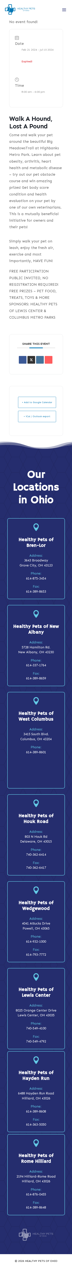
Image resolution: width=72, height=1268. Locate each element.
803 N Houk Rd (36, 837)
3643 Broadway (36, 560)
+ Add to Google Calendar (37, 402)
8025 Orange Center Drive (36, 1010)
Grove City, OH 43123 (36, 565)
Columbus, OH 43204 (36, 739)
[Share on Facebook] (22, 360)
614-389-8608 (36, 1111)
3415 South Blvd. (36, 734)
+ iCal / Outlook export (37, 416)
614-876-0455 (36, 1194)
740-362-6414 (36, 854)
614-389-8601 (36, 752)
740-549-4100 (36, 1028)
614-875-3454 (36, 578)
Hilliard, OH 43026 (36, 1098)
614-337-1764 (36, 665)
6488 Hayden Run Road (36, 1093)
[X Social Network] (31, 360)
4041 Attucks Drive (36, 923)
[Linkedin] (40, 360)
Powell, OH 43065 (36, 928)
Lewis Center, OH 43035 (36, 1015)
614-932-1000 (36, 941)
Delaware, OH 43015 (36, 841)
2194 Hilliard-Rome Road (36, 1176)
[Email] (48, 360)
